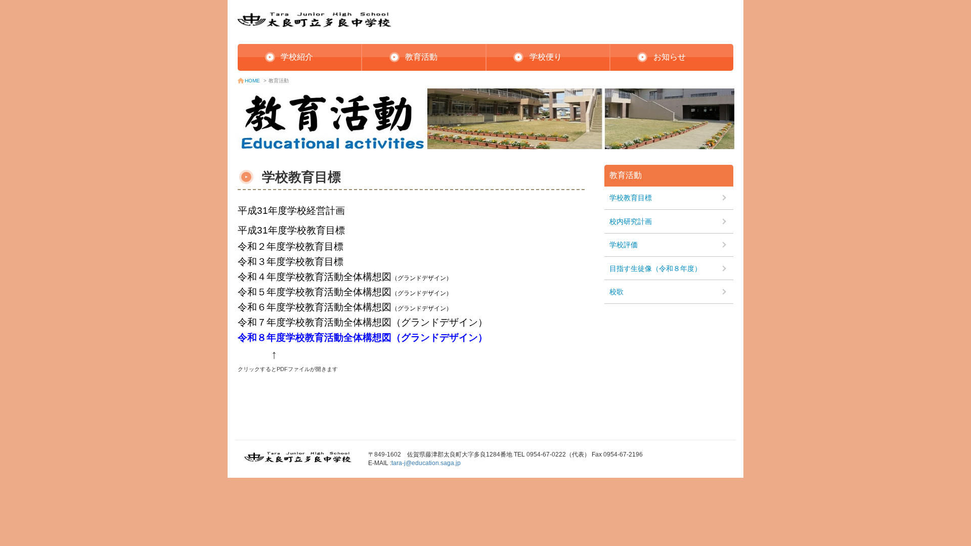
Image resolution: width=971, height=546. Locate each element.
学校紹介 (297, 57)
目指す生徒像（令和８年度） (655, 268)
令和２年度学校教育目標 (290, 246)
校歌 (616, 292)
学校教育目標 (630, 198)
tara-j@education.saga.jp (426, 463)
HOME (252, 80)
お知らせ (669, 57)
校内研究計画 (630, 221)
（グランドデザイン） (421, 308)
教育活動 (421, 57)
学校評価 (623, 245)
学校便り (545, 57)
